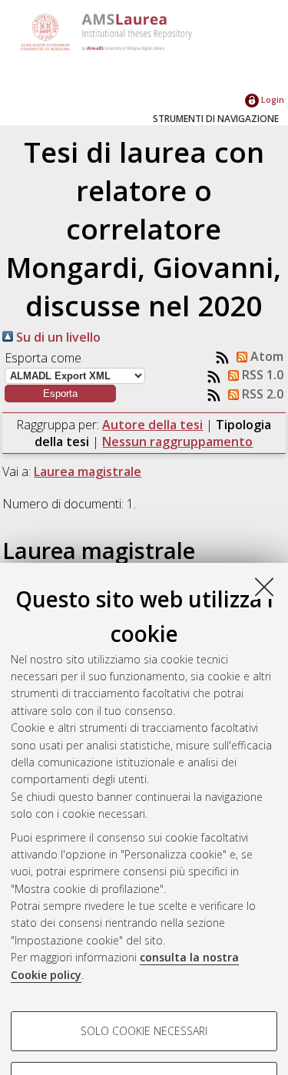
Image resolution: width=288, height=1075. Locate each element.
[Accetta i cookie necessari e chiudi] (264, 586)
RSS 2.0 (261, 393)
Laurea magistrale (87, 471)
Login (271, 99)
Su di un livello (57, 337)
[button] (60, 393)
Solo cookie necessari (144, 1031)
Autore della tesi (152, 424)
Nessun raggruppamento (177, 441)
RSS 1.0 (261, 374)
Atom (265, 356)
